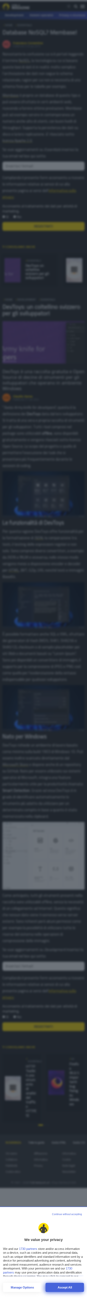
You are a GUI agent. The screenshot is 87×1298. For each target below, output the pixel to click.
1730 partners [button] (28, 1248)
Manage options (22, 1287)
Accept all (65, 1287)
